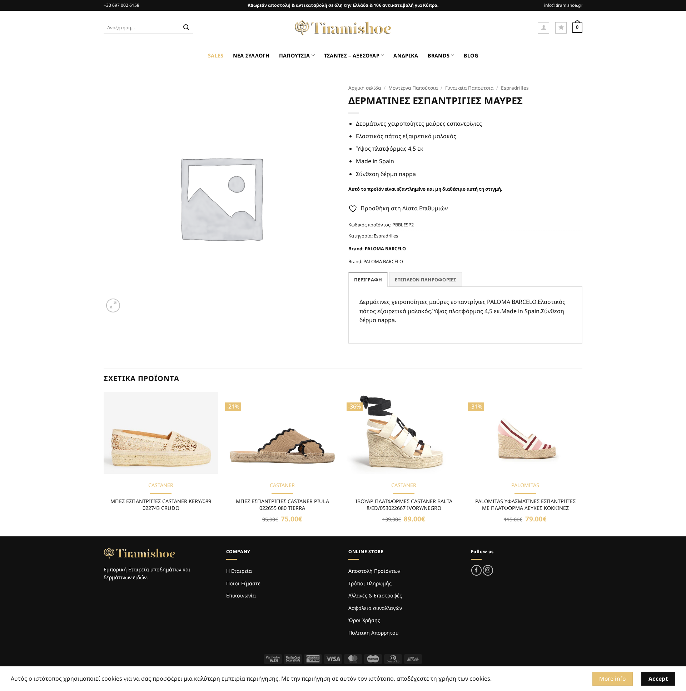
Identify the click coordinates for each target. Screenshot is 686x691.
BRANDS (439, 55)
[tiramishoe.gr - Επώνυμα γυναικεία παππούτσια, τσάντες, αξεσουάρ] (343, 28)
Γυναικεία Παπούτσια (469, 87)
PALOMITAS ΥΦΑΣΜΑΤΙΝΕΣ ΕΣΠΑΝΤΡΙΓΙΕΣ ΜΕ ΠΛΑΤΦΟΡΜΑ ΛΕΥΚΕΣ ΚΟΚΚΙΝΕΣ (525, 504)
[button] (543, 28)
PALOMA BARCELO (385, 248)
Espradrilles (515, 87)
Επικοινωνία (241, 595)
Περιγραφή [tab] (368, 279)
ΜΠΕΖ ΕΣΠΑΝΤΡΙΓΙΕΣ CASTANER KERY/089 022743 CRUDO (160, 504)
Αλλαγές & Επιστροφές (375, 595)
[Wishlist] (561, 28)
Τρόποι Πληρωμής (370, 583)
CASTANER (160, 485)
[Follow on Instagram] (488, 570)
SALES (215, 55)
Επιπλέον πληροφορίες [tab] (425, 279)
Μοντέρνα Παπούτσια (413, 87)
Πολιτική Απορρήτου (373, 632)
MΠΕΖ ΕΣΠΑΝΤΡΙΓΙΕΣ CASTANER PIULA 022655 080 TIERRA (282, 504)
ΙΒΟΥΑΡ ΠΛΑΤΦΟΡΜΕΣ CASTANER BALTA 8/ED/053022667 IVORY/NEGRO (404, 504)
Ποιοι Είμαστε (243, 583)
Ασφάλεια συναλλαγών (375, 608)
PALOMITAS (525, 485)
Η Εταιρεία (239, 570)
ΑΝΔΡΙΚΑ (405, 55)
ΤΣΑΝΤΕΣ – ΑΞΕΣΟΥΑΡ (351, 55)
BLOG (471, 55)
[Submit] (186, 28)
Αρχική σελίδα (364, 87)
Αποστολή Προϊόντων (374, 570)
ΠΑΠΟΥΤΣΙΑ (294, 55)
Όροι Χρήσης (364, 620)
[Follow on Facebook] (476, 570)
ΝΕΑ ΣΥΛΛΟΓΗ (251, 55)
